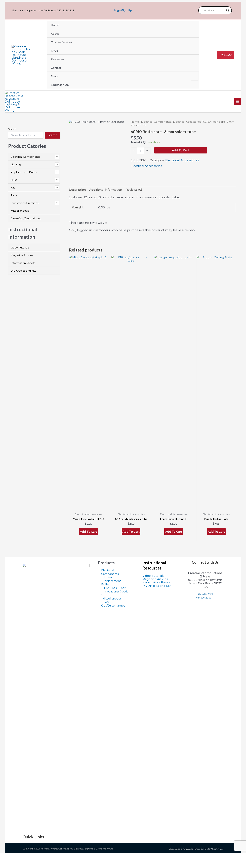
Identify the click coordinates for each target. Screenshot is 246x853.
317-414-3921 (205, 594)
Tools (122, 588)
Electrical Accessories (187, 121)
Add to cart (180, 150)
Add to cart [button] (88, 531)
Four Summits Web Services (209, 849)
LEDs (106, 588)
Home (135, 121)
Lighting (108, 577)
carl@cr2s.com (205, 597)
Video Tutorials (153, 575)
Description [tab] (77, 189)
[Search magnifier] (227, 10)
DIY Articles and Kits (156, 585)
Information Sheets (156, 582)
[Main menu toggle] (237, 101)
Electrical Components (156, 121)
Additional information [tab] (105, 189)
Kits (114, 588)
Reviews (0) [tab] (134, 189)
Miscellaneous (112, 598)
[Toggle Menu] (194, 76)
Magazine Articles (155, 579)
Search (12, 129)
